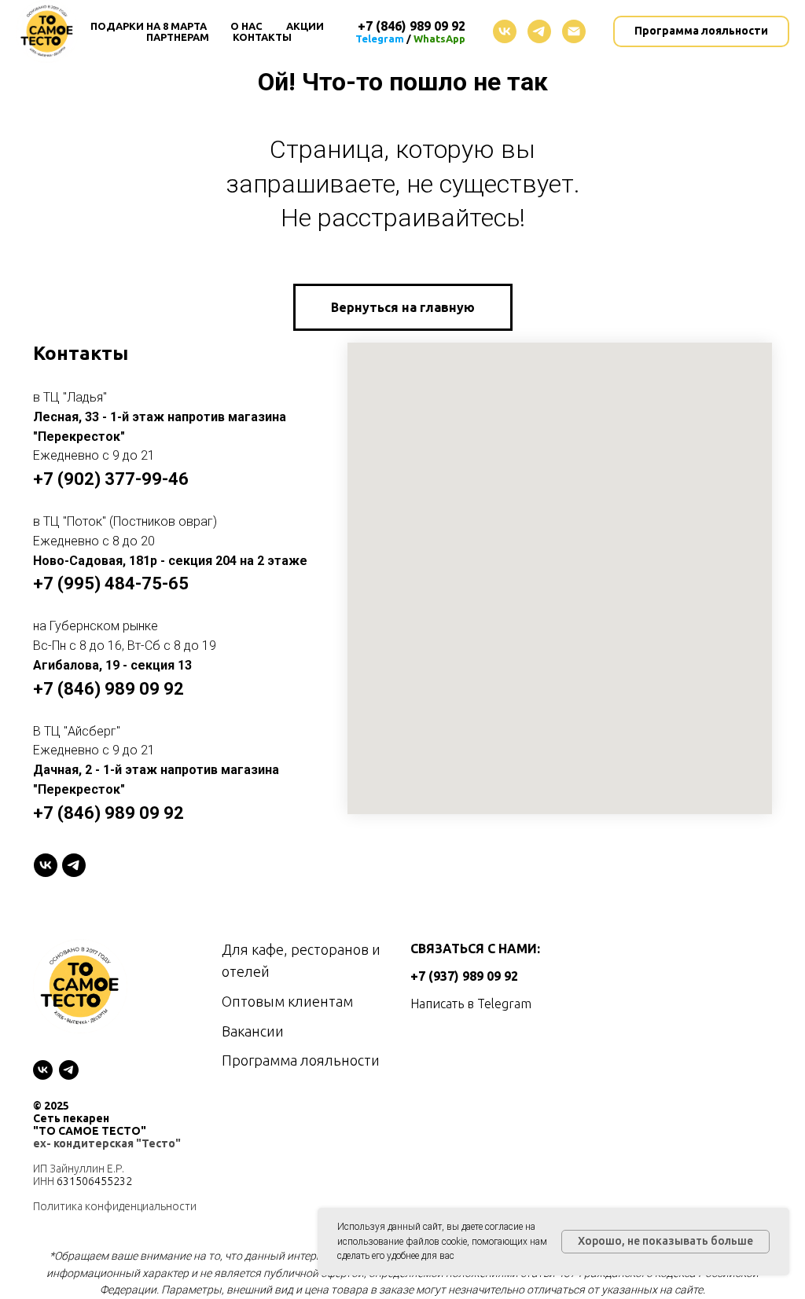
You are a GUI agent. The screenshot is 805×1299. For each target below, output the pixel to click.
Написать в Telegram (470, 1003)
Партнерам (177, 36)
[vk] (504, 31)
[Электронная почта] (574, 31)
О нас (246, 25)
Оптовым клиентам (287, 1001)
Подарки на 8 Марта (148, 25)
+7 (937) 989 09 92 (464, 976)
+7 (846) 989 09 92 (108, 689)
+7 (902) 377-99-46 (111, 479)
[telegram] (539, 31)
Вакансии (253, 1031)
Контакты (262, 36)
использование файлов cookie (402, 1241)
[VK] (45, 865)
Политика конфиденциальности (115, 1206)
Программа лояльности (301, 1060)
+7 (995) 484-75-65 (111, 583)
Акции (305, 25)
